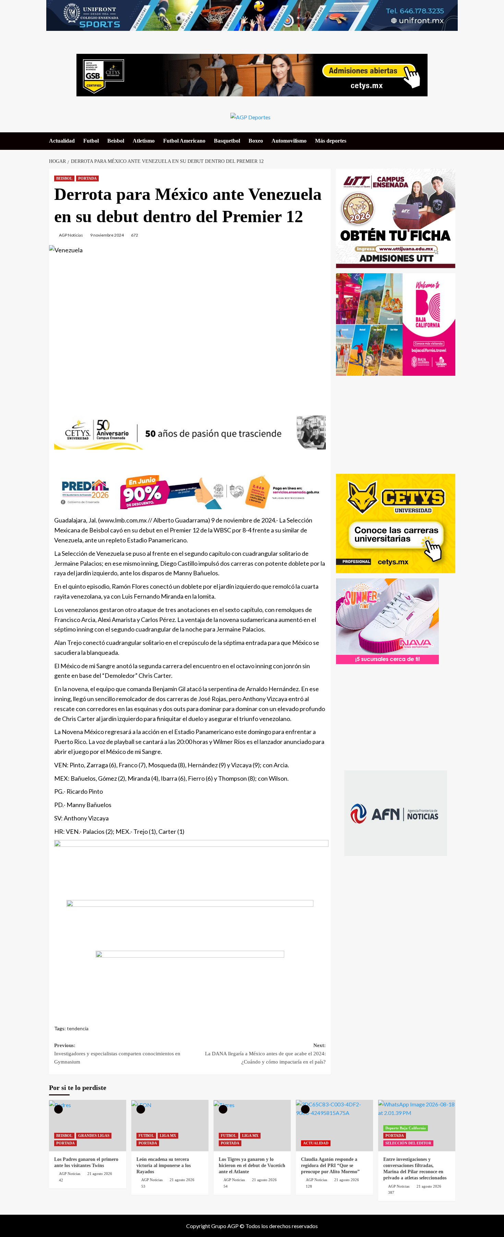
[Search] (451, 141)
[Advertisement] (190, 328)
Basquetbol (227, 141)
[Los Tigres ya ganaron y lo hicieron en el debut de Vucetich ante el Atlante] (252, 1125)
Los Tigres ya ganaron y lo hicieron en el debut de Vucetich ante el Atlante (252, 1165)
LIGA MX (168, 1135)
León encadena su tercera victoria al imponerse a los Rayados (163, 1165)
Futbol (91, 141)
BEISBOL (64, 178)
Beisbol (115, 141)
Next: (265, 1054)
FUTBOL (146, 1135)
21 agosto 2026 (99, 1174)
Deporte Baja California (405, 1128)
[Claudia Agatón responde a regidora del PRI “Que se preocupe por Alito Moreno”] (334, 1125)
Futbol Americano (184, 141)
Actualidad (62, 141)
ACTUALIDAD (315, 1143)
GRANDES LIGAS (93, 1135)
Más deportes (330, 141)
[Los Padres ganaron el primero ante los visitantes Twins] (87, 1125)
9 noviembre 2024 (107, 235)
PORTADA (87, 178)
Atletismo (144, 141)
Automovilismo (289, 141)
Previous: (117, 1054)
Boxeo (256, 141)
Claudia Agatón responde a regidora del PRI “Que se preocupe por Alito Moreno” (330, 1165)
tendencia (77, 1028)
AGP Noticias (71, 235)
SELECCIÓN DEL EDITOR (408, 1143)
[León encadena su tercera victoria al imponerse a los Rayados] (169, 1125)
